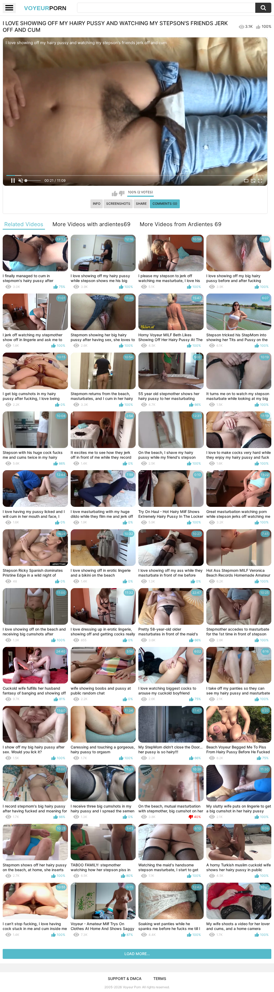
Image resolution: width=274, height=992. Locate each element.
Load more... (137, 953)
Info (96, 204)
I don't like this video (121, 193)
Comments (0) (165, 204)
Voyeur (45, 8)
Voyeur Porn (132, 987)
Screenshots (118, 204)
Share (141, 204)
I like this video (114, 193)
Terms (159, 978)
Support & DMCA (125, 978)
